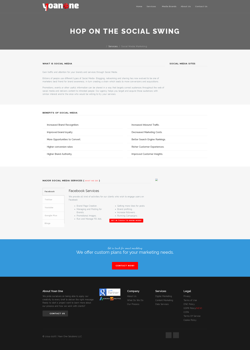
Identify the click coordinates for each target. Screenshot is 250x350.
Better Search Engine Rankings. (149, 139)
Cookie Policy (190, 320)
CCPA (186, 312)
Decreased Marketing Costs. (147, 132)
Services (113, 46)
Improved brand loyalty (59, 132)
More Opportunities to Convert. (64, 139)
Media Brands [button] (169, 6)
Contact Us (201, 6)
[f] (168, 335)
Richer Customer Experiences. (148, 146)
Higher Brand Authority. (59, 154)
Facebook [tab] (50, 191)
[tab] (83, 125)
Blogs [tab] (47, 223)
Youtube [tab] (49, 207)
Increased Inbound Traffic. (145, 124)
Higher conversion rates (60, 146)
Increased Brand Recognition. (63, 124)
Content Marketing (164, 300)
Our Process (133, 304)
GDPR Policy (193, 308)
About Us (186, 6)
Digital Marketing (163, 296)
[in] (176, 335)
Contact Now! (125, 265)
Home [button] (139, 6)
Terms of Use (190, 300)
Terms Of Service (192, 316)
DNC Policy (189, 304)
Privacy (187, 296)
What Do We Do (135, 300)
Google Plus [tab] (51, 215)
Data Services (162, 304)
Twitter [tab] (48, 199)
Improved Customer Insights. (147, 154)
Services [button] (152, 6)
